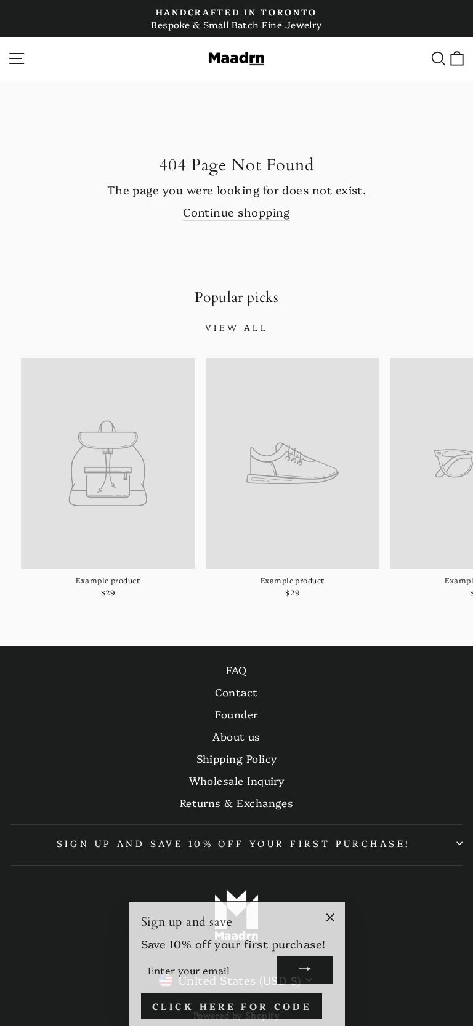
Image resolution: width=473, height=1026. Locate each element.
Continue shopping (236, 212)
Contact (236, 692)
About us (236, 736)
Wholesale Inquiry (237, 780)
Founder (236, 714)
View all (236, 327)
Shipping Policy (236, 758)
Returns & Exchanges (237, 802)
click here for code (232, 1002)
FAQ (236, 669)
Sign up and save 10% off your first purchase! (234, 843)
